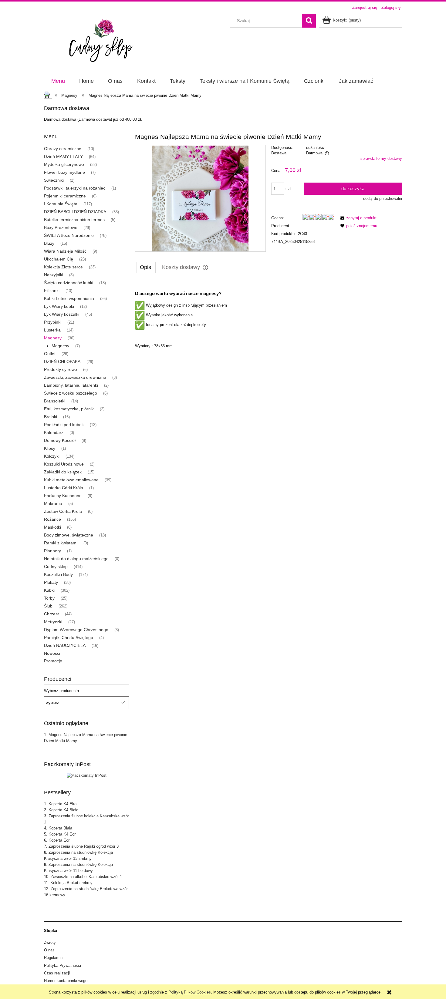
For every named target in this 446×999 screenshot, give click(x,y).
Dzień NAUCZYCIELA (65, 645)
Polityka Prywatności (62, 965)
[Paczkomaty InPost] (86, 775)
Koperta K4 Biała (63, 810)
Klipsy (49, 448)
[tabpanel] (268, 314)
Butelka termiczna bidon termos (74, 219)
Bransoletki (54, 401)
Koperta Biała (60, 828)
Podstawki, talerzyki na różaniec (74, 188)
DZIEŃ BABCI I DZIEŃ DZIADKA (75, 211)
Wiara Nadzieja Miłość (65, 251)
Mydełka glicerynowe (64, 164)
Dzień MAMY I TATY (63, 156)
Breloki (50, 416)
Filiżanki (51, 290)
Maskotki (52, 527)
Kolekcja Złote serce (63, 266)
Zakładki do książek (63, 471)
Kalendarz (53, 432)
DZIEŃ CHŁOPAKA (62, 361)
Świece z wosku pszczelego (70, 393)
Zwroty (50, 942)
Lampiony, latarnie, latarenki (71, 385)
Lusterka (52, 330)
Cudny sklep (56, 566)
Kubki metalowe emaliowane (71, 479)
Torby (49, 598)
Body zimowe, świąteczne (68, 535)
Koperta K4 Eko (62, 804)
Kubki (49, 590)
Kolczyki (51, 456)
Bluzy (49, 243)
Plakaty (51, 582)
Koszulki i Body (58, 574)
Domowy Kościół (60, 440)
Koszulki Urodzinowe (64, 464)
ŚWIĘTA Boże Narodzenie (69, 235)
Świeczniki (54, 180)
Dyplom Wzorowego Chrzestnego (76, 629)
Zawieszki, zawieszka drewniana (75, 377)
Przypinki (52, 322)
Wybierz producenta (61, 691)
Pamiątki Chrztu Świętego (68, 637)
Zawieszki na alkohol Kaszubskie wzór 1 (86, 876)
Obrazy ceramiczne (62, 148)
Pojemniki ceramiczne (65, 195)
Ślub (48, 606)
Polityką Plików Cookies (189, 992)
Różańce (52, 519)
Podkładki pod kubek (64, 424)
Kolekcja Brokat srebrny (71, 882)
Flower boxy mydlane (64, 172)
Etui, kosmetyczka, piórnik (69, 408)
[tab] (146, 267)
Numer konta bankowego (65, 980)
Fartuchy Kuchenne (63, 495)
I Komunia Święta (60, 203)
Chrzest (51, 613)
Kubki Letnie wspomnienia (69, 298)
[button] (357, 218)
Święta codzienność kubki (68, 282)
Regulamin (53, 957)
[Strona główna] (104, 40)
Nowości (52, 653)
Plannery (52, 550)
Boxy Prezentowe (60, 227)
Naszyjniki (53, 274)
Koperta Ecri (59, 840)
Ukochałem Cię (58, 259)
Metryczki (53, 621)
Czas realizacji (57, 973)
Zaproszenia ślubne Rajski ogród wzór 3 (84, 846)
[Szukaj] (309, 21)
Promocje (53, 660)
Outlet (50, 353)
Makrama (53, 503)
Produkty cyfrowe (60, 369)
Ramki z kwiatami (60, 542)
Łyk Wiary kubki (59, 306)
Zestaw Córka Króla (63, 511)
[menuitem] (58, 81)
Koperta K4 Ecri (62, 834)
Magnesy (53, 337)
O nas (49, 950)
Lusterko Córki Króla (63, 487)
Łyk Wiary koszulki (61, 314)
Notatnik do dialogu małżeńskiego (76, 558)
